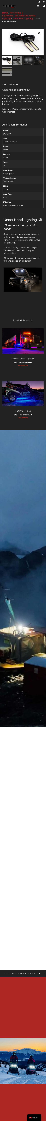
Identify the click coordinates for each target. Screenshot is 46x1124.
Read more (23, 365)
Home (5, 13)
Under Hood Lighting (22, 18)
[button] (38, 6)
